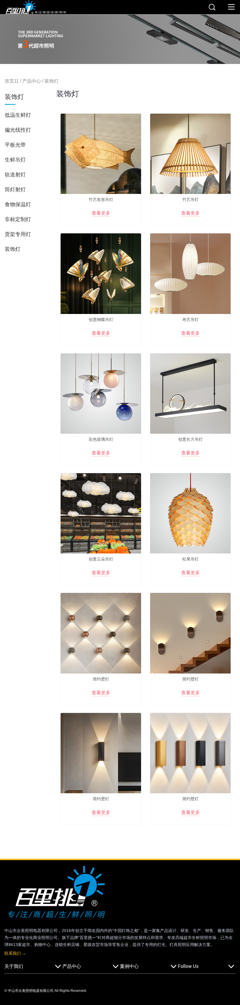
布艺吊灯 (190, 319)
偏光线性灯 (18, 130)
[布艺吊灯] (190, 273)
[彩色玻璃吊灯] (101, 393)
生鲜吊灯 (15, 160)
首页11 (12, 81)
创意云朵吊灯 (101, 559)
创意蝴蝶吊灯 (101, 319)
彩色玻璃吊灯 (101, 439)
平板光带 (15, 145)
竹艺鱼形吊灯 (101, 199)
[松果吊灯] (190, 513)
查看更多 (101, 213)
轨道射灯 (15, 175)
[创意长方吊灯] (190, 393)
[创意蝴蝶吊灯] (101, 273)
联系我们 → (15, 953)
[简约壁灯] (101, 633)
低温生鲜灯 (18, 115)
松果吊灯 (190, 559)
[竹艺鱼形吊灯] (101, 154)
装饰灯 (51, 81)
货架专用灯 (18, 234)
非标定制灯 (18, 219)
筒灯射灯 (15, 189)
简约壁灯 (101, 679)
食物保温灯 (18, 204)
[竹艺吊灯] (190, 154)
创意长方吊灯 (190, 439)
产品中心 (31, 81)
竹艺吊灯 (190, 199)
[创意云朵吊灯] (101, 513)
